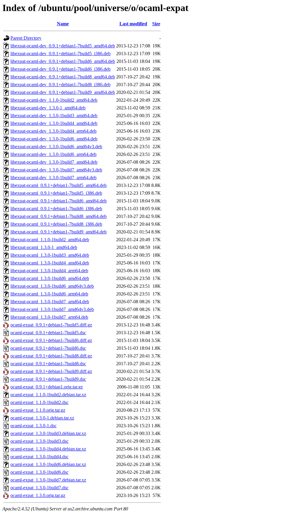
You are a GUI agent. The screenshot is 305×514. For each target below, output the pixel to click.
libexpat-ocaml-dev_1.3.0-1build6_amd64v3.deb (56, 146)
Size (156, 23)
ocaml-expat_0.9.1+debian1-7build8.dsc (48, 363)
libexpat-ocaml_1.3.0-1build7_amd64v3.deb (52, 309)
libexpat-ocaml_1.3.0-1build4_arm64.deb (49, 270)
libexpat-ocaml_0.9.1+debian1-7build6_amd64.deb (58, 200)
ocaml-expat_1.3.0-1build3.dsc (39, 441)
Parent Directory (25, 38)
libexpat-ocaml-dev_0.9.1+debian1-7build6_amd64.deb (62, 61)
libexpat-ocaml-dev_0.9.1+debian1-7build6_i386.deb (60, 69)
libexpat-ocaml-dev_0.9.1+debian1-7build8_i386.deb (60, 84)
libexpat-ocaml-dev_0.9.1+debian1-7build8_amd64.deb (62, 76)
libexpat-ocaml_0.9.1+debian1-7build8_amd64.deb (58, 216)
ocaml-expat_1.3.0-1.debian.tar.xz (42, 417)
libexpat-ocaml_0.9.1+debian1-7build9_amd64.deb (58, 231)
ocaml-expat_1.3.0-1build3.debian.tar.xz (48, 433)
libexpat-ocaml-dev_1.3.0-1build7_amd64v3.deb (56, 169)
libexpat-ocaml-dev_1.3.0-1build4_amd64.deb (53, 123)
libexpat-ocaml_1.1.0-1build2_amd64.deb (49, 239)
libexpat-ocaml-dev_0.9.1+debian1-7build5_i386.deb (60, 53)
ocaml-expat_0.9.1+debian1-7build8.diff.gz (51, 355)
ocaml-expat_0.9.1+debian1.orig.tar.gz (46, 386)
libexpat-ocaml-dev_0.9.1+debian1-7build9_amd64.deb (62, 92)
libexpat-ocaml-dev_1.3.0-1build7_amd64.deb (53, 162)
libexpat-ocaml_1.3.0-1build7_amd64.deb (49, 301)
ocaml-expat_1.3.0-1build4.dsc (39, 456)
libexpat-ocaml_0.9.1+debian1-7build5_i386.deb (56, 193)
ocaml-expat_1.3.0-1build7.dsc (39, 487)
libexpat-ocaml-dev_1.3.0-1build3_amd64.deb (53, 115)
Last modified (133, 23)
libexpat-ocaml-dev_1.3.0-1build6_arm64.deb (53, 154)
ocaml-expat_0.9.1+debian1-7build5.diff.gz (51, 324)
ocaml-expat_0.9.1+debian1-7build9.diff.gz (51, 371)
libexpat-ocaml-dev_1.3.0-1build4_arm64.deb (53, 131)
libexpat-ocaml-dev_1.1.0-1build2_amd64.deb (53, 100)
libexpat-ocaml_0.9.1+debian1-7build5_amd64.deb (58, 185)
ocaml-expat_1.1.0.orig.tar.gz (37, 410)
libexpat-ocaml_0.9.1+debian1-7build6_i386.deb (56, 208)
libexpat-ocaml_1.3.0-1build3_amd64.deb (49, 255)
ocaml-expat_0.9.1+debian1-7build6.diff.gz (51, 340)
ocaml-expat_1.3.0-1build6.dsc (39, 472)
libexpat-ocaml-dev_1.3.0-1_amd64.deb (47, 107)
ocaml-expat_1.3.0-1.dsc (33, 425)
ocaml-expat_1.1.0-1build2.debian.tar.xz (48, 394)
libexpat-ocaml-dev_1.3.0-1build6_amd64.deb (53, 138)
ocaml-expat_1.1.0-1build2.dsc (39, 402)
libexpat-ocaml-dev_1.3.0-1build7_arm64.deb (53, 177)
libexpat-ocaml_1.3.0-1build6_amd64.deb (49, 278)
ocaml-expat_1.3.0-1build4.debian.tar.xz (48, 448)
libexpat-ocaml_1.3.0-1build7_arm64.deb (49, 317)
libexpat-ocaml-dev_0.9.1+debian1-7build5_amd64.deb (62, 45)
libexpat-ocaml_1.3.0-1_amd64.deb (43, 247)
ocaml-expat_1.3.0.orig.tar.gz (37, 495)
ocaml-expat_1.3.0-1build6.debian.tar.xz (48, 464)
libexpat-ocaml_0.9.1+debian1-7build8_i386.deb (56, 224)
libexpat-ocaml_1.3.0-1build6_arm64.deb (49, 293)
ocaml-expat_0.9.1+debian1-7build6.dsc (48, 348)
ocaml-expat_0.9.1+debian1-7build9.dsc (48, 379)
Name (63, 23)
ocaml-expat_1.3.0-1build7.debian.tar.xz (48, 479)
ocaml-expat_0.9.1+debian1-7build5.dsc (48, 332)
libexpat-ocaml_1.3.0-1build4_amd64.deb (49, 262)
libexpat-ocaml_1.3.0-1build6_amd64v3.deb (52, 286)
